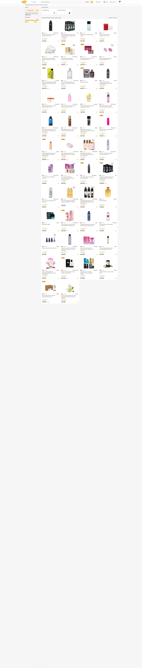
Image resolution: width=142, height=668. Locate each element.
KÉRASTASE (57, 104)
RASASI (96, 80)
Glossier (115, 33)
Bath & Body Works (114, 104)
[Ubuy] (24, 2)
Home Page (27, 4)
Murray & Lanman (56, 199)
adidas (96, 33)
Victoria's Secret (94, 56)
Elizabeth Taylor (56, 56)
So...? (77, 175)
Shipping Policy (28, 14)
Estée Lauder (76, 151)
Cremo (115, 246)
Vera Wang (115, 222)
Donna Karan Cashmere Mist (75, 56)
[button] (98, 2)
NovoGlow (95, 246)
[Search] (92, 2)
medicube (95, 104)
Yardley (57, 270)
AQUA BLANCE (94, 151)
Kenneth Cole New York (56, 33)
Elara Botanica (75, 222)
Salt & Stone (76, 80)
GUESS (115, 80)
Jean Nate (57, 80)
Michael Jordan (75, 270)
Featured (114, 17)
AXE (77, 33)
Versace (115, 56)
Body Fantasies (75, 199)
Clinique (57, 151)
